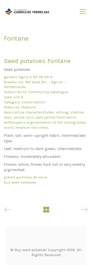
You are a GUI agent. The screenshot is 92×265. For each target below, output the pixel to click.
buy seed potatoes (20, 182)
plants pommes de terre (25, 177)
